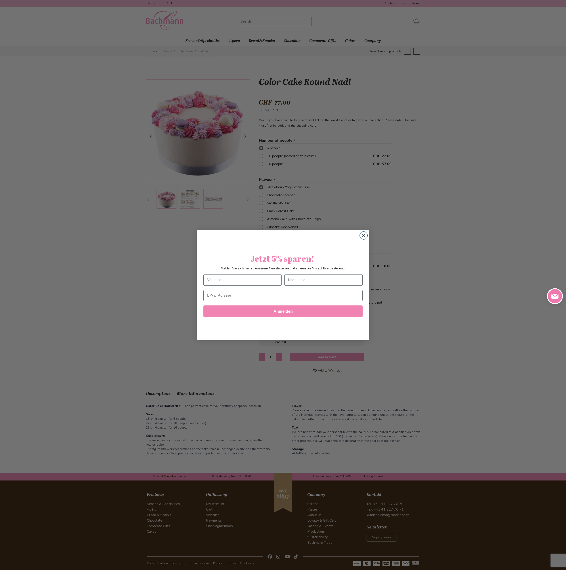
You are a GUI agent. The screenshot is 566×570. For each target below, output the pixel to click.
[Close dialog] (363, 235)
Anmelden (283, 311)
